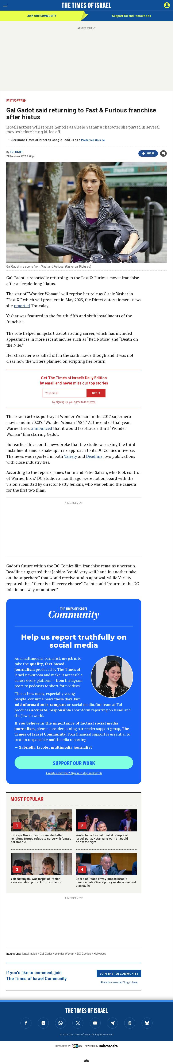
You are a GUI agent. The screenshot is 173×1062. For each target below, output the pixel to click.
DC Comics (84, 953)
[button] (167, 5)
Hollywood (100, 953)
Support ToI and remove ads (131, 16)
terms (92, 402)
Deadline (94, 456)
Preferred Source (93, 140)
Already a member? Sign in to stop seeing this (74, 773)
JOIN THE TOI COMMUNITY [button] (119, 973)
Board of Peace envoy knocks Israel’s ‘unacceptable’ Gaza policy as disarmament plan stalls (106, 882)
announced (41, 428)
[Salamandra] (108, 1045)
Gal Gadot (46, 953)
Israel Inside (29, 953)
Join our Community (42, 16)
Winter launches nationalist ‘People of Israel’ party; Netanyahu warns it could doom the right (102, 839)
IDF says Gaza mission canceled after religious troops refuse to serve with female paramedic (41, 839)
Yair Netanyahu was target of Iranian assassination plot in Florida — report (36, 880)
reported (22, 305)
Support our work (74, 763)
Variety (70, 456)
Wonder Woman (64, 953)
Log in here (131, 982)
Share (150, 153)
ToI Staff (16, 152)
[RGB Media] (78, 1046)
